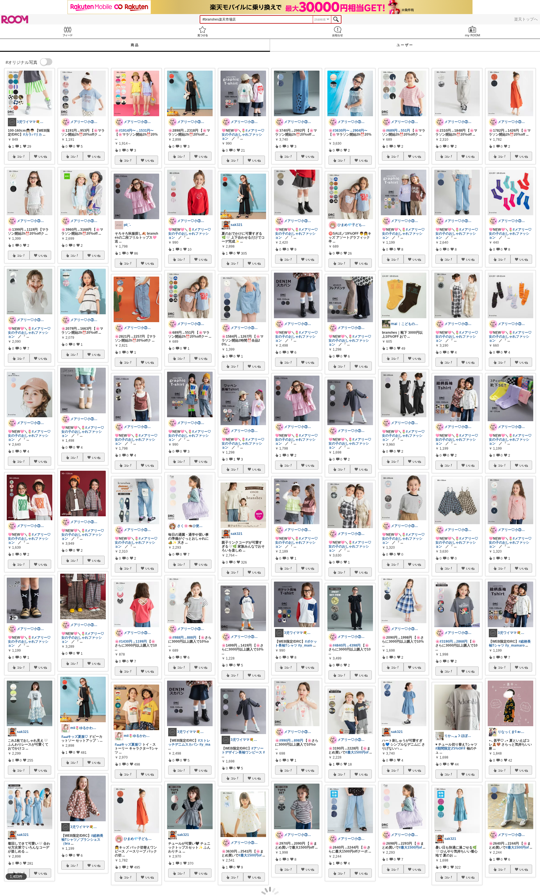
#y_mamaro (515, 645)
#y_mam (305, 645)
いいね (43, 156)
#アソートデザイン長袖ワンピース (243, 750)
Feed (67, 31)
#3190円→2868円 (453, 641)
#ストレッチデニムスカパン (189, 742)
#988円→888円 (184, 638)
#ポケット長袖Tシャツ (296, 643)
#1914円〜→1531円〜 (136, 131)
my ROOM (472, 31)
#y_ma (204, 744)
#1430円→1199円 (133, 641)
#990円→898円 (291, 741)
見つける (202, 31)
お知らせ (337, 31)
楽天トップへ (526, 19)
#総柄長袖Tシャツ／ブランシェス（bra (82, 839)
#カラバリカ (32, 134)
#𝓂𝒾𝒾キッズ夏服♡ (74, 737)
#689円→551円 (398, 131)
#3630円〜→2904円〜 (350, 131)
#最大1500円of (250, 855)
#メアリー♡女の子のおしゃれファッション (29, 332)
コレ (19, 156)
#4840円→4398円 (347, 645)
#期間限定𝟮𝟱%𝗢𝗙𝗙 (450, 748)
